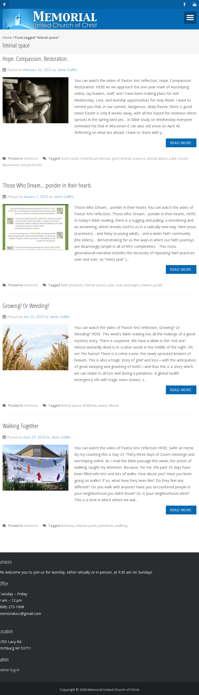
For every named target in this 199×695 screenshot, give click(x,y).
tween (147, 285)
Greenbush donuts (95, 158)
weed (102, 405)
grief (115, 158)
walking (121, 525)
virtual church (31, 165)
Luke (172, 158)
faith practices (72, 285)
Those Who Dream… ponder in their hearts (47, 185)
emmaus (68, 525)
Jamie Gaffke (67, 70)
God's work (70, 158)
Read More (180, 142)
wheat (113, 405)
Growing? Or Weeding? (26, 305)
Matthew (90, 405)
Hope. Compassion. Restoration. (35, 58)
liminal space (157, 158)
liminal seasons (133, 158)
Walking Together (21, 425)
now (119, 285)
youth (157, 285)
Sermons (31, 158)
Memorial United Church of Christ (113, 689)
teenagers (132, 285)
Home (7, 37)
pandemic (106, 525)
